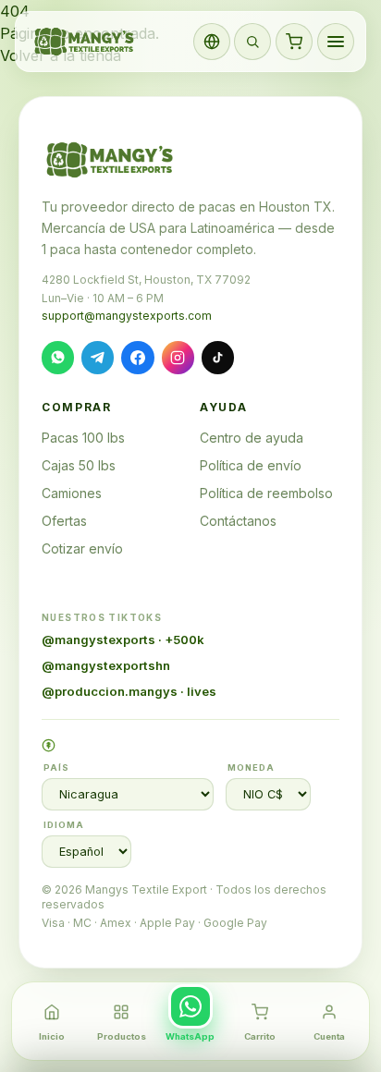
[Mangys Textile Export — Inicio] (85, 41)
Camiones (72, 493)
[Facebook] (137, 357)
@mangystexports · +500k (123, 639)
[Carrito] (294, 41)
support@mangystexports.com (127, 316)
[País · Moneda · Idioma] (211, 41)
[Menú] (335, 41)
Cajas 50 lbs (79, 465)
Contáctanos (238, 521)
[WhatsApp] (58, 357)
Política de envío (250, 465)
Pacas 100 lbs (83, 437)
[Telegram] (97, 357)
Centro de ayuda (251, 437)
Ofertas (64, 521)
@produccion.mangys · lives (129, 691)
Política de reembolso (266, 493)
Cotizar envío (82, 548)
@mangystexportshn (106, 665)
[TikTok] (218, 357)
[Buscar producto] (252, 41)
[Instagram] (178, 357)
